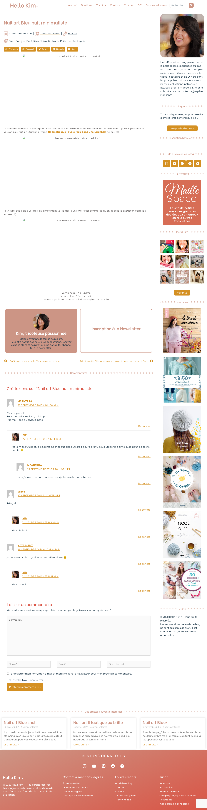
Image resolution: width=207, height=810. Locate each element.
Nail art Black (155, 722)
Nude (55, 41)
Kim (24, 434)
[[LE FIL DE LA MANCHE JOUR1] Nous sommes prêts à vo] (167, 276)
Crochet (129, 5)
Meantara (25, 401)
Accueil (72, 5)
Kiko (36, 41)
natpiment (25, 545)
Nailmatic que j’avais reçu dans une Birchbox (77, 131)
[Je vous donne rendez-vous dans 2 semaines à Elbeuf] (182, 276)
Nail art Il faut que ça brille (98, 722)
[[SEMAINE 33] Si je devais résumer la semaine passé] (167, 246)
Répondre (144, 426)
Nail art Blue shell (20, 722)
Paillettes (65, 41)
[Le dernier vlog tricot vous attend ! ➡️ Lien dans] (182, 246)
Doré (29, 41)
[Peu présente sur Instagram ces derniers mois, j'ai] (167, 261)
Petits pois (78, 41)
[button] (11, 49)
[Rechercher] (191, 5)
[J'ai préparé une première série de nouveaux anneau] (197, 246)
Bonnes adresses (156, 5)
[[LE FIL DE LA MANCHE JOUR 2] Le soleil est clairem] (197, 261)
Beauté (72, 33)
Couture (115, 5)
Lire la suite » (11, 744)
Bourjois (20, 41)
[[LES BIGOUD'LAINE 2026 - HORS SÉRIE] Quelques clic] (197, 276)
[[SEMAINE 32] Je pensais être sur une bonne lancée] (182, 261)
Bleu (11, 41)
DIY (140, 5)
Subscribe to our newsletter (26, 680)
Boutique (86, 5)
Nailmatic (45, 41)
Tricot (99, 5)
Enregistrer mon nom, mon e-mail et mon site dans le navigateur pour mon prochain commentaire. (71, 673)
